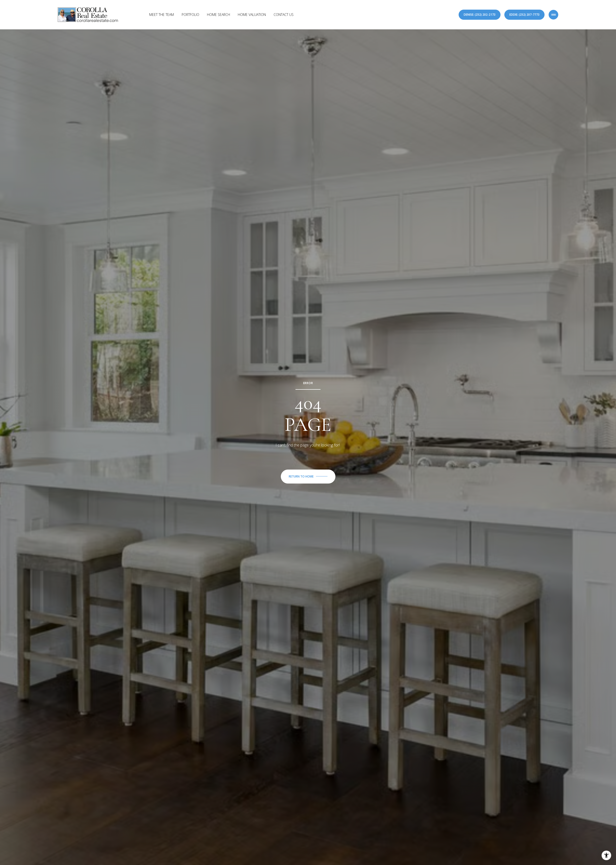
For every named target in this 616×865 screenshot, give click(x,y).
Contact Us (284, 14)
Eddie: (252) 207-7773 (524, 15)
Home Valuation (252, 14)
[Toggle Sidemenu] (553, 14)
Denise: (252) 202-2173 (479, 15)
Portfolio (190, 14)
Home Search (218, 14)
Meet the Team (161, 14)
